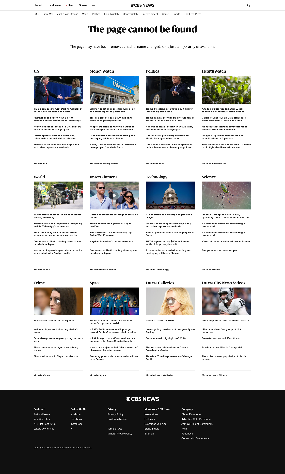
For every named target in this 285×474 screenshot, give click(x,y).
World (84, 14)
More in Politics (155, 163)
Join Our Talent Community (197, 424)
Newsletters (151, 414)
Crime (165, 14)
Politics (96, 14)
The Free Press (192, 14)
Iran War (48, 14)
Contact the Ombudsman (195, 438)
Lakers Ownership (44, 428)
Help (184, 428)
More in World (42, 269)
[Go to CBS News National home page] (142, 5)
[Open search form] (248, 5)
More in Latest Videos (214, 375)
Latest (39, 5)
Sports (176, 14)
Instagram (76, 424)
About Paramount (191, 414)
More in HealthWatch (214, 163)
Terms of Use (115, 428)
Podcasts (149, 419)
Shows (83, 5)
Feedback (187, 433)
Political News (42, 414)
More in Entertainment (103, 269)
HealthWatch (111, 14)
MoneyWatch (130, 14)
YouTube (75, 414)
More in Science (211, 269)
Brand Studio (151, 428)
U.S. (37, 14)
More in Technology (157, 269)
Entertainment (150, 14)
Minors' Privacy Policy (120, 433)
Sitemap (149, 433)
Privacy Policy (115, 414)
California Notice (117, 419)
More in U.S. (41, 163)
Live (70, 5)
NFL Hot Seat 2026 (45, 424)
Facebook (76, 419)
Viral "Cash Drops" (67, 14)
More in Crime (42, 375)
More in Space (98, 375)
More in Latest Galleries (159, 375)
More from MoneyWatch (104, 163)
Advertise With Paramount (196, 419)
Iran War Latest (42, 419)
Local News (55, 5)
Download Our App (155, 424)
